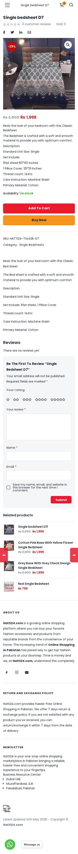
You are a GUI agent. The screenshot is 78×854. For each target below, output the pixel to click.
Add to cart (39, 208)
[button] (68, 45)
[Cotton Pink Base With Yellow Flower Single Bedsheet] (9, 545)
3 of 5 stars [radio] (28, 399)
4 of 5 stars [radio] (42, 399)
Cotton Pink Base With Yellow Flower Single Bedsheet (45, 545)
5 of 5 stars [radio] (59, 399)
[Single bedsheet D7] (4, 32)
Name (11, 448)
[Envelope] (26, 672)
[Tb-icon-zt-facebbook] (6, 672)
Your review (16, 409)
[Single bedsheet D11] (9, 529)
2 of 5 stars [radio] (17, 399)
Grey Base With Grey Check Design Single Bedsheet (44, 565)
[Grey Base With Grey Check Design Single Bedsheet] (9, 566)
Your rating (15, 390)
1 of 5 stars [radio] (9, 399)
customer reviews (36, 24)
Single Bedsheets (31, 245)
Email (11, 467)
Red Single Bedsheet (33, 584)
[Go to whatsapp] (10, 844)
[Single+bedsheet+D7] (12, 32)
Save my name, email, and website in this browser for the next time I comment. (40, 487)
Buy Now (39, 220)
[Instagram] (16, 672)
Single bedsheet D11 (33, 527)
